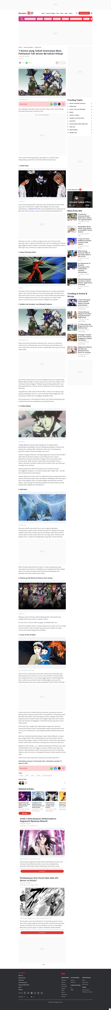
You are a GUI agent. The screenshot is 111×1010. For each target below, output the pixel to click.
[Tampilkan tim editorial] (65, 783)
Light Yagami (23, 245)
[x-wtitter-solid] (59, 104)
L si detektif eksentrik (33, 209)
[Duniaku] (26, 13)
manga (61, 109)
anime (23, 111)
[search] (77, 13)
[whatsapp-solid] (51, 104)
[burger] (91, 13)
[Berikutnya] (66, 798)
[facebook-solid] (55, 104)
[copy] (63, 104)
